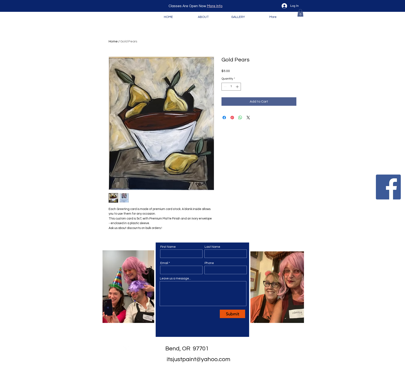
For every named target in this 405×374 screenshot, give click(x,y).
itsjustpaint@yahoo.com (198, 359)
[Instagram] (131, 349)
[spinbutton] (231, 86)
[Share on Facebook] (224, 117)
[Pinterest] (138, 349)
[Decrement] (224, 86)
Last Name (212, 246)
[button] (300, 13)
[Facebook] (388, 187)
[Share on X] (248, 117)
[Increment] (237, 86)
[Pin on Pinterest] (232, 117)
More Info (215, 6)
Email (164, 263)
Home (113, 41)
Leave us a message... (175, 278)
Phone (209, 263)
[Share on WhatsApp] (240, 117)
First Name (168, 246)
